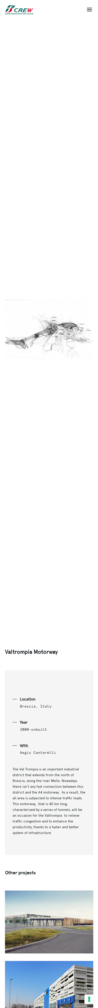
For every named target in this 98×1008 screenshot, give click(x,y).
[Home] (21, 9)
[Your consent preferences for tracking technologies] (89, 999)
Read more (49, 922)
